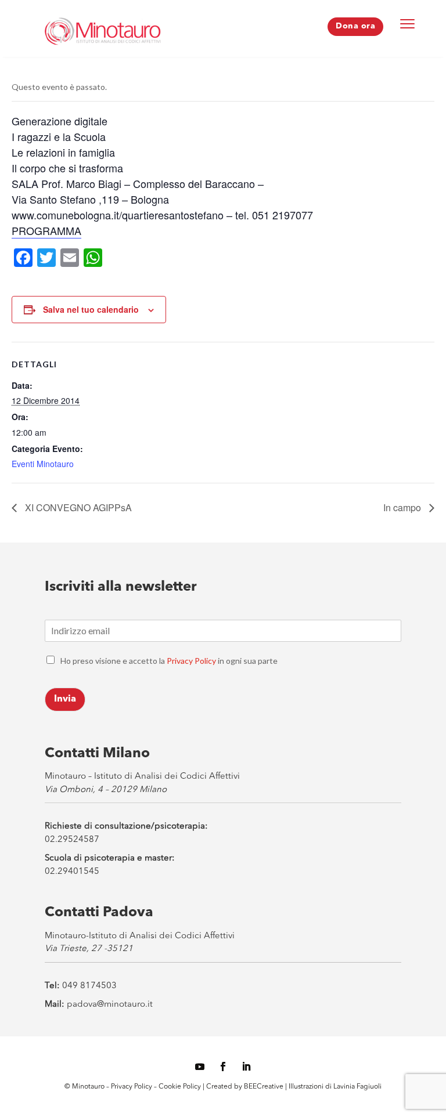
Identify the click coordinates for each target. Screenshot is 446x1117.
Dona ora (355, 26)
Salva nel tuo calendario (91, 309)
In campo (403, 507)
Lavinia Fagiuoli (357, 1086)
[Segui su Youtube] (199, 1066)
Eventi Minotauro (43, 463)
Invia (65, 699)
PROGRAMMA (46, 230)
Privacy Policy (191, 661)
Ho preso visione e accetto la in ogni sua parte (169, 661)
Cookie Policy (181, 1086)
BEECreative (262, 1086)
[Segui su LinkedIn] (246, 1066)
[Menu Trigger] (407, 23)
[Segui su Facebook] (223, 1066)
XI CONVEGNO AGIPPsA (77, 507)
